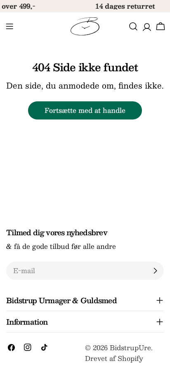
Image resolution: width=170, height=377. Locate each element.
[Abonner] (155, 271)
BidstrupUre (130, 347)
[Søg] (133, 26)
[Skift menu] (9, 26)
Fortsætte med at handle (85, 110)
